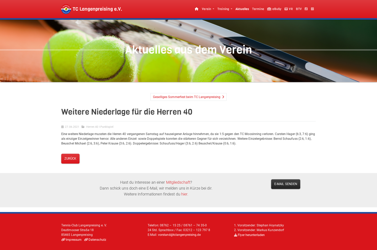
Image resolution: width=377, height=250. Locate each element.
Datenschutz (97, 240)
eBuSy (277, 9)
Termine (258, 9)
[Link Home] (196, 9)
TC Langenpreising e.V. (97, 9)
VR (290, 9)
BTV (299, 9)
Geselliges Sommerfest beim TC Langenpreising (187, 97)
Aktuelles (242, 9)
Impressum (73, 240)
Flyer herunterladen (251, 235)
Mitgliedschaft (178, 182)
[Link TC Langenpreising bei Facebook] (306, 9)
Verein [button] (207, 9)
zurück (70, 158)
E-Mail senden (285, 184)
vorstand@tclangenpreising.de (179, 235)
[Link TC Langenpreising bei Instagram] (312, 9)
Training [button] (223, 9)
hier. (184, 194)
